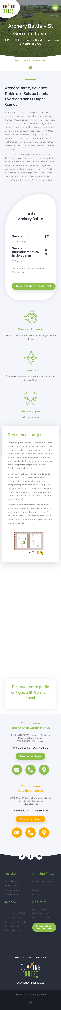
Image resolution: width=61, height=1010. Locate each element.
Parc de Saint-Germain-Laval (30, 60)
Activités (11, 873)
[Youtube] (39, 856)
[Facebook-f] (30, 856)
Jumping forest (43, 873)
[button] (30, 67)
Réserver (11, 902)
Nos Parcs (39, 902)
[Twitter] (22, 856)
